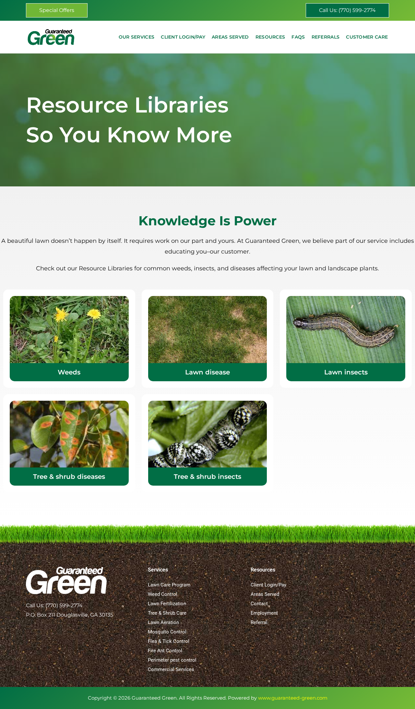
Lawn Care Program (169, 585)
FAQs (298, 37)
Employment (264, 613)
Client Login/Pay (183, 37)
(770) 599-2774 (64, 605)
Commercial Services (171, 669)
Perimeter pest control (172, 660)
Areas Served (230, 37)
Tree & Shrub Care (167, 613)
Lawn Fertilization (167, 604)
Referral (259, 622)
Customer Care (367, 37)
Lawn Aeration (163, 622)
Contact (259, 604)
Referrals (326, 37)
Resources (270, 37)
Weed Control (162, 594)
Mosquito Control (167, 632)
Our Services (137, 37)
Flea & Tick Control (168, 641)
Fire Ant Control (165, 651)
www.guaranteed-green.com (292, 698)
